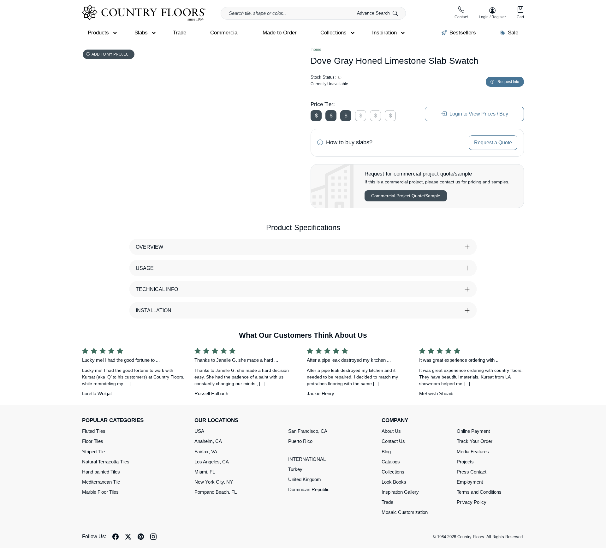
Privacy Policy (471, 502)
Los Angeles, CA (211, 461)
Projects (465, 461)
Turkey (295, 469)
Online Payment (473, 431)
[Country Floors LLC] (143, 12)
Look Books (394, 482)
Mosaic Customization (405, 512)
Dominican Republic (309, 489)
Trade (387, 502)
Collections (393, 471)
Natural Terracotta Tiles (105, 461)
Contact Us (393, 441)
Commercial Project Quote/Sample (405, 195)
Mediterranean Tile (101, 482)
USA (199, 431)
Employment (470, 482)
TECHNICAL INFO (157, 289)
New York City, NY (213, 482)
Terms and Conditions (479, 492)
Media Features (473, 451)
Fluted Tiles (93, 431)
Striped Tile (93, 451)
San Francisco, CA (307, 431)
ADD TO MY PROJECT (111, 54)
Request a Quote (493, 142)
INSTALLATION (153, 310)
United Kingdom (304, 479)
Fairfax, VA (205, 451)
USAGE (145, 268)
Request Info (508, 82)
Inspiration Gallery (400, 492)
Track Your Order (474, 441)
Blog (386, 451)
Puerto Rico (300, 441)
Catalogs (391, 461)
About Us (391, 431)
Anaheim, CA (208, 441)
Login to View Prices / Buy (478, 113)
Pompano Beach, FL (215, 492)
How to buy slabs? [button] (348, 142)
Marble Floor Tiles (100, 492)
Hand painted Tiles (101, 471)
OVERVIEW (149, 247)
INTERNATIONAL (307, 459)
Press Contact (471, 471)
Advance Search (374, 12)
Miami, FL (204, 471)
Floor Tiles (92, 441)
